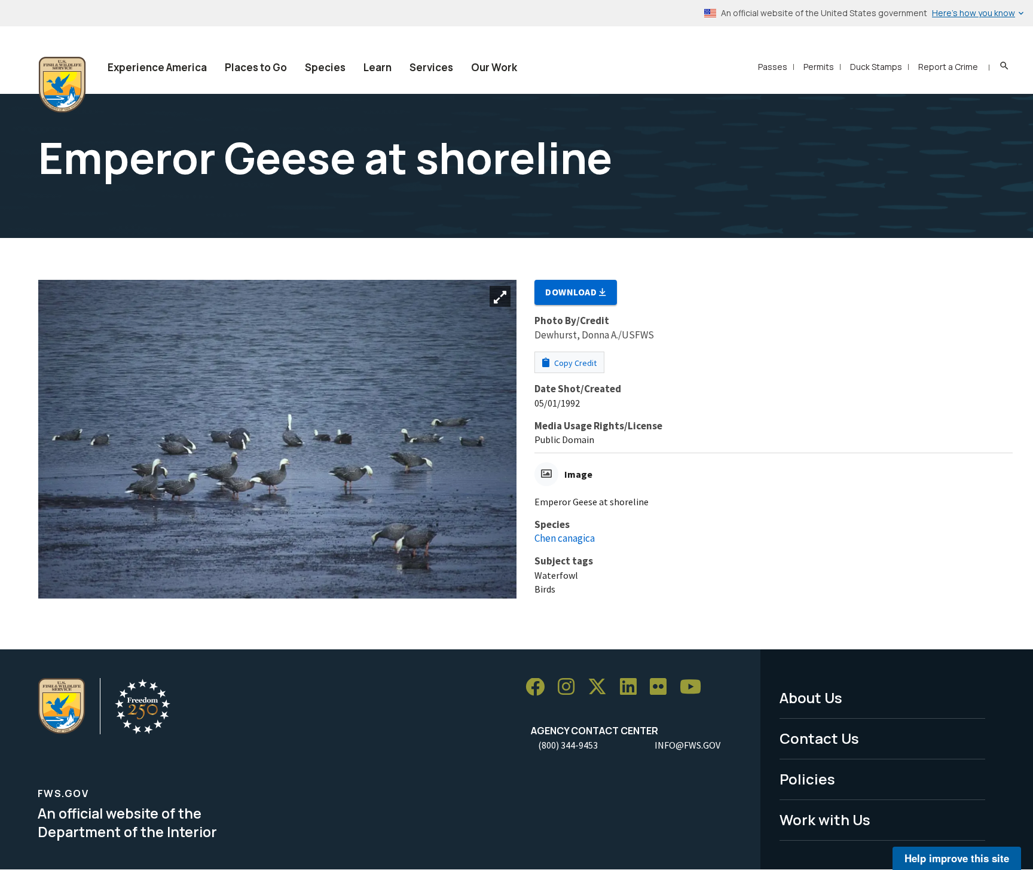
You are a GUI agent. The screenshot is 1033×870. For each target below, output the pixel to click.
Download (572, 292)
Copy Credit (574, 363)
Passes (772, 66)
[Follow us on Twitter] (601, 687)
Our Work (494, 67)
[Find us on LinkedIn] (632, 687)
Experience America (157, 67)
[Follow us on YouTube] (695, 687)
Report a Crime (948, 66)
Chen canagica (564, 538)
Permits (818, 66)
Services (431, 67)
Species (325, 67)
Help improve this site (956, 858)
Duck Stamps (876, 66)
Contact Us (819, 738)
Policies (807, 779)
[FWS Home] (62, 85)
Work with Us (825, 819)
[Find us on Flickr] (662, 687)
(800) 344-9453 (568, 745)
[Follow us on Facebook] (539, 687)
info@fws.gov (687, 745)
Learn (377, 67)
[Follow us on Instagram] (570, 687)
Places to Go (256, 67)
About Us (811, 697)
